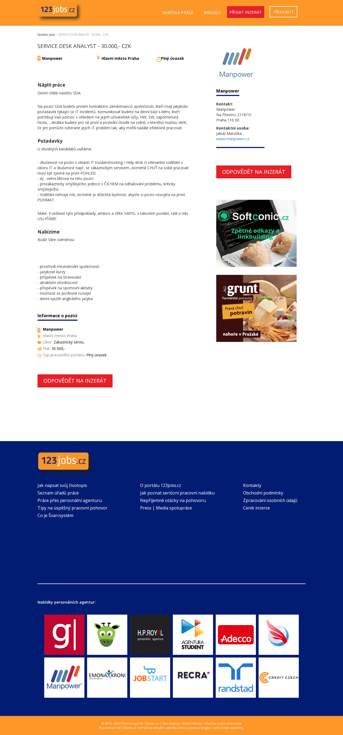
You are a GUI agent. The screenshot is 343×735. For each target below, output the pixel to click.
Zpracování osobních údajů (270, 500)
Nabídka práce (177, 12)
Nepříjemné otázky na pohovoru (173, 500)
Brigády (212, 12)
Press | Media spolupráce (166, 508)
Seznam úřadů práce (58, 493)
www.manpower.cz (232, 138)
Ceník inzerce (256, 508)
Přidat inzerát (245, 12)
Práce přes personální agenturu (70, 500)
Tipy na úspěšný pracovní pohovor (72, 508)
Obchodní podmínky (263, 493)
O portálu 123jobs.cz (160, 485)
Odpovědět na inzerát (75, 380)
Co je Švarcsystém (55, 515)
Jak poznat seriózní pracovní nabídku (177, 493)
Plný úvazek (172, 58)
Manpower (52, 58)
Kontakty (252, 485)
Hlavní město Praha (120, 58)
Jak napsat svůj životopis (62, 485)
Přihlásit (283, 11)
